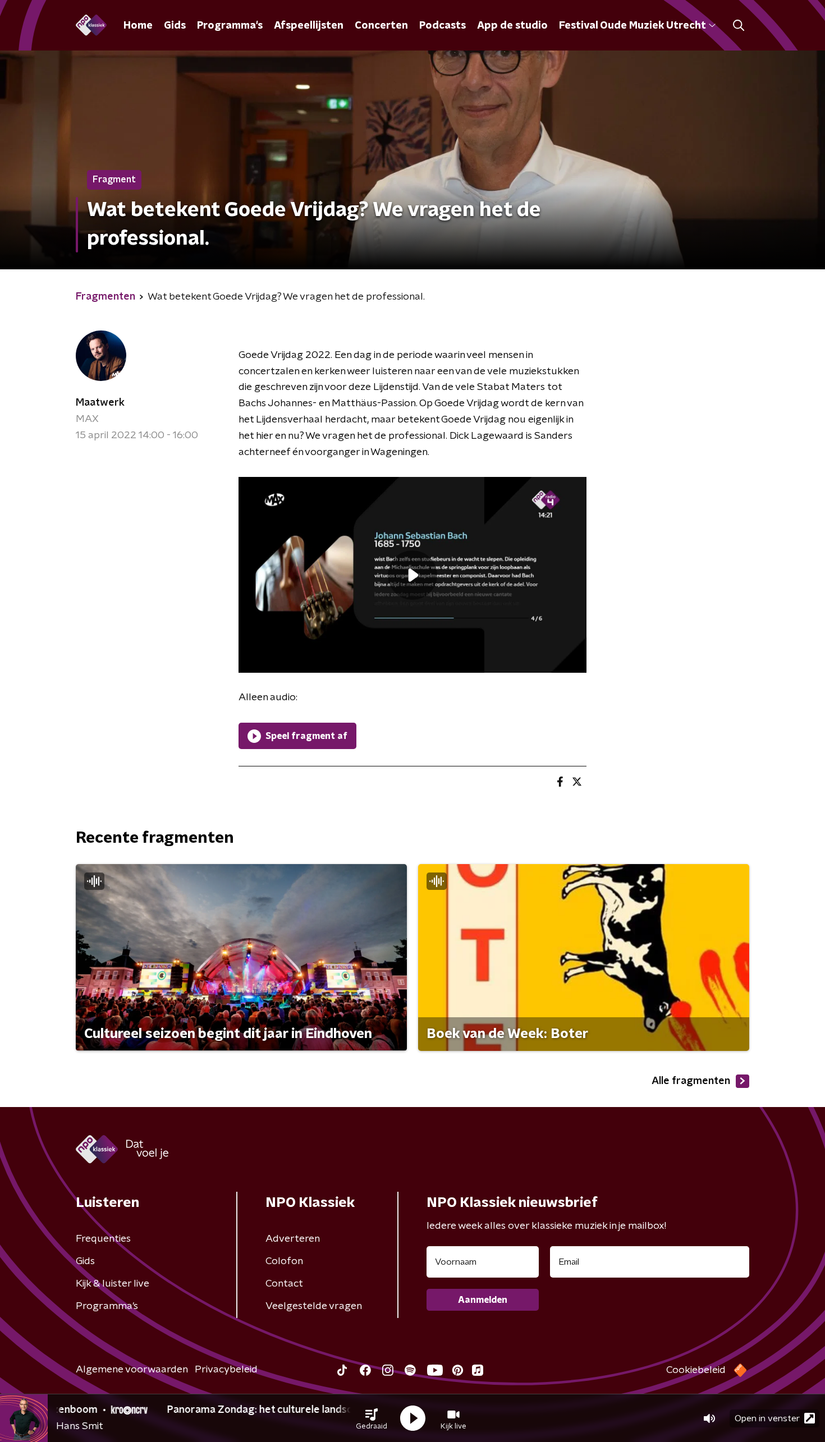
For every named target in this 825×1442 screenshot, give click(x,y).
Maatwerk (100, 403)
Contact (284, 1284)
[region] (412, 575)
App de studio (512, 26)
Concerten (381, 26)
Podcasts (442, 26)
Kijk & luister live (112, 1284)
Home (138, 26)
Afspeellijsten (308, 26)
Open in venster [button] (767, 1418)
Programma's (230, 26)
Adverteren (292, 1239)
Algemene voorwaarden (132, 1370)
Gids (175, 26)
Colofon (284, 1261)
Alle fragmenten (691, 1081)
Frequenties (103, 1239)
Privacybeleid (226, 1370)
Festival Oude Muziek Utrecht (632, 26)
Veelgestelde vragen (313, 1306)
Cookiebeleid (696, 1370)
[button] (371, 1418)
